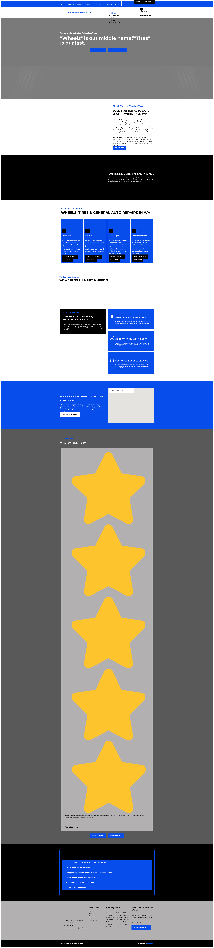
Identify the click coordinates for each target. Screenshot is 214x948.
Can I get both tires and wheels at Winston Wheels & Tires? (89, 873)
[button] (60, 290)
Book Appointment (117, 50)
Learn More (119, 148)
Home (113, 13)
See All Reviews (98, 835)
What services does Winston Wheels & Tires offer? (86, 863)
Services (114, 18)
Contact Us (115, 22)
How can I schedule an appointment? (80, 882)
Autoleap (150, 943)
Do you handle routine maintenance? (80, 878)
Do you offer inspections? (76, 887)
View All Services (70, 256)
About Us (115, 15)
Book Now (67, 260)
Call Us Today (98, 50)
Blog (113, 20)
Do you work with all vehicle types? (79, 868)
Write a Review (115, 835)
